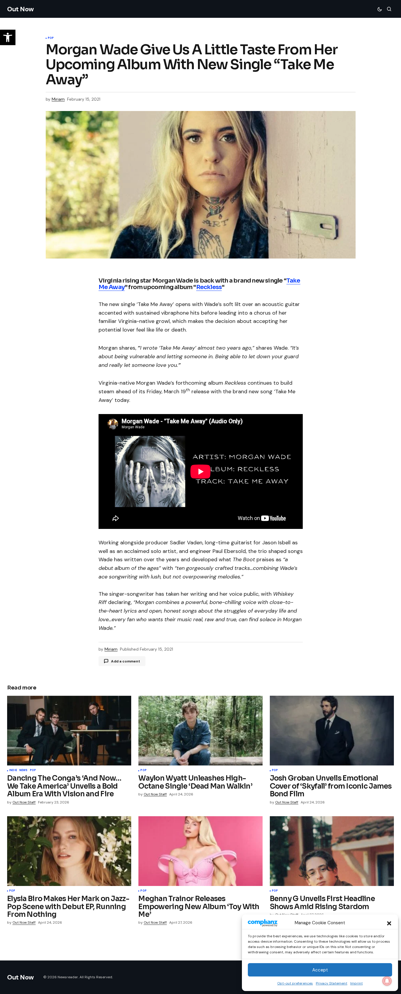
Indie (13, 770)
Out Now (20, 9)
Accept (320, 970)
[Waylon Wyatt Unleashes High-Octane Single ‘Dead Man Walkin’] (200, 730)
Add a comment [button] (125, 661)
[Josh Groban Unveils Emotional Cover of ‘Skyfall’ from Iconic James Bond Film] (332, 730)
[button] (389, 923)
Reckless (209, 287)
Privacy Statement (331, 983)
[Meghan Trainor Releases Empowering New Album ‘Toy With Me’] (200, 851)
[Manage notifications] (387, 981)
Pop (51, 38)
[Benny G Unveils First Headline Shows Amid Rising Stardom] (332, 851)
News (23, 770)
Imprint (356, 983)
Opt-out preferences (295, 983)
